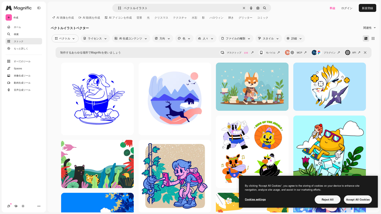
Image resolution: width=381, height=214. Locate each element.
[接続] (9, 206)
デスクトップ (237, 52)
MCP (299, 52)
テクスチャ (180, 17)
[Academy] (16, 206)
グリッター (245, 17)
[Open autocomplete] (118, 8)
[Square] (373, 38)
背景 (139, 17)
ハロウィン (216, 17)
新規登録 (367, 8)
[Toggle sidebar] (39, 8)
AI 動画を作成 (91, 17)
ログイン (346, 8)
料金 (332, 8)
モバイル (270, 52)
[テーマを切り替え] (23, 206)
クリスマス (161, 17)
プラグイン (330, 52)
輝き (231, 17)
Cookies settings (255, 199)
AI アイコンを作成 (120, 17)
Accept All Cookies (358, 199)
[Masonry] (366, 38)
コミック (262, 17)
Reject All (328, 199)
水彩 (194, 17)
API (354, 52)
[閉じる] (365, 52)
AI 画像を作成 (65, 17)
